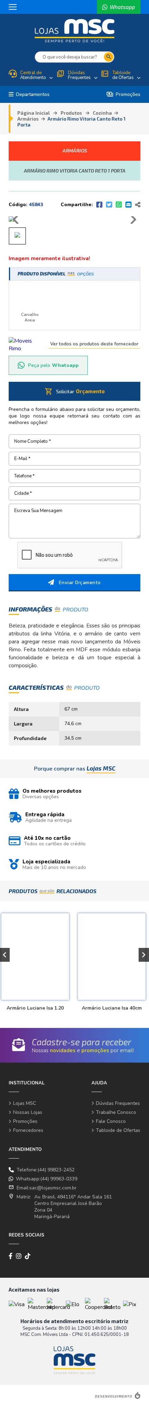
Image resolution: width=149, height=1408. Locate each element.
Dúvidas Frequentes (118, 1103)
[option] (110, 958)
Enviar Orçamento (80, 582)
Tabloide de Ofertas (118, 1130)
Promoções (123, 94)
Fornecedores (28, 1130)
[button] (144, 955)
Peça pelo (53, 365)
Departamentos (33, 94)
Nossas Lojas (27, 1112)
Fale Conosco (111, 1121)
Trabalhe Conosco (116, 1112)
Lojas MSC (24, 1103)
